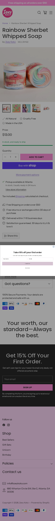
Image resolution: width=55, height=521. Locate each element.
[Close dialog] (53, 247)
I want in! (27, 263)
